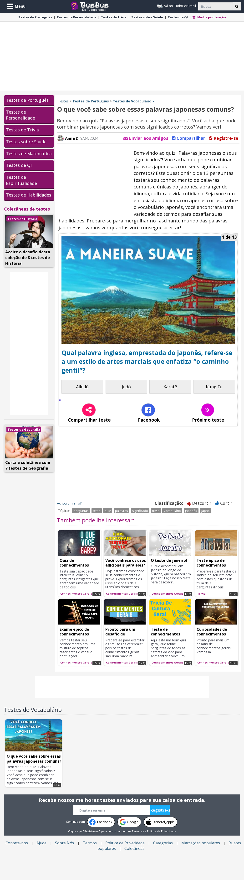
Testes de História (22, 219)
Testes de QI (19, 165)
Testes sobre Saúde (26, 141)
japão (205, 511)
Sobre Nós (64, 843)
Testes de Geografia (24, 429)
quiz (108, 511)
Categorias (163, 843)
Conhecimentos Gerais (76, 593)
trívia (155, 511)
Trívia (114, 17)
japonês (191, 511)
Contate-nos (16, 843)
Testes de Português (27, 100)
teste (96, 511)
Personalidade (76, 17)
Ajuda (41, 843)
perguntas (81, 511)
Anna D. (71, 138)
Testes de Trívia (22, 130)
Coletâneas (134, 848)
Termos (137, 831)
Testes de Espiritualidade (21, 180)
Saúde (147, 17)
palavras (121, 511)
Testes (63, 101)
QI (178, 17)
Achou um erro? (69, 503)
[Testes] (93, 6)
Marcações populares (200, 843)
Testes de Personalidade (20, 115)
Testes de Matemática (29, 153)
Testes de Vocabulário (33, 709)
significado (140, 511)
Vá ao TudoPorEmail (179, 6)
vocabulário (172, 511)
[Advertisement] (122, 56)
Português (35, 17)
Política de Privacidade (161, 831)
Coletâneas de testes (27, 209)
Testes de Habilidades (28, 195)
